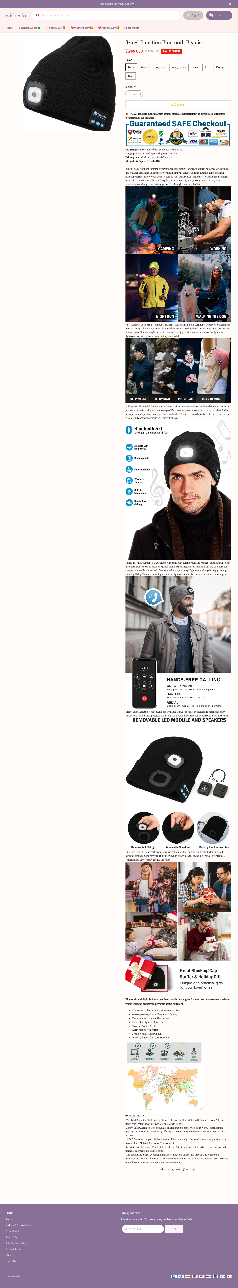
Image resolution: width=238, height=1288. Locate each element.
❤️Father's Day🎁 (108, 27)
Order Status (131, 27)
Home (9, 27)
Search (9, 1219)
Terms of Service (13, 1249)
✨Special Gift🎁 (56, 27)
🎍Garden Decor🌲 (29, 27)
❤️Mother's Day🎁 (82, 27)
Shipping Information (16, 1243)
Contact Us (11, 1261)
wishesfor (17, 15)
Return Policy (12, 1237)
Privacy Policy (12, 1231)
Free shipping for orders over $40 (117, 3)
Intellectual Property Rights (18, 1225)
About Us (10, 1255)
